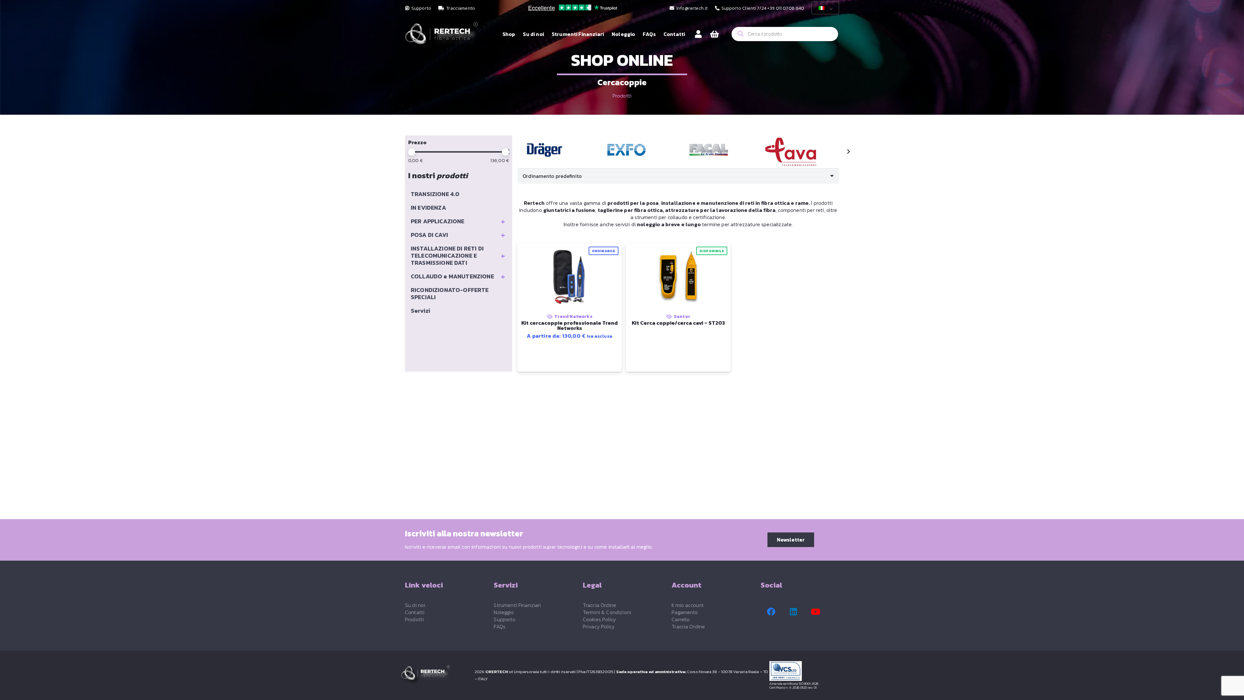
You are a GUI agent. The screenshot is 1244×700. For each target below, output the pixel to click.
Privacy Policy (599, 626)
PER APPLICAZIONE (458, 221)
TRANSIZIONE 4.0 (435, 194)
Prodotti (622, 95)
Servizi (420, 310)
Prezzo (417, 142)
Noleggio (503, 612)
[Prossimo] (848, 152)
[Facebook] (771, 611)
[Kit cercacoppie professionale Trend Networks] (544, 150)
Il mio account (688, 605)
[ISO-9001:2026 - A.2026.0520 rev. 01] (806, 671)
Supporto (504, 619)
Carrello (681, 619)
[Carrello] (714, 34)
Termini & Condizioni (607, 612)
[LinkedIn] (793, 611)
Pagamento (685, 612)
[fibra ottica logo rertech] (441, 37)
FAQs (499, 626)
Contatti (414, 612)
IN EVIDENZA (428, 207)
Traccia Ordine (599, 605)
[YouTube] (815, 611)
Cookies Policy (599, 619)
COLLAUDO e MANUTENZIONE (458, 276)
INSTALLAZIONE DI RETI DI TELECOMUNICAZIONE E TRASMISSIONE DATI (458, 255)
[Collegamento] (698, 34)
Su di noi (415, 605)
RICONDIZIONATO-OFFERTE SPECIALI (450, 293)
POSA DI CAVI (458, 235)
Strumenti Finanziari (517, 605)
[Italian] (824, 8)
